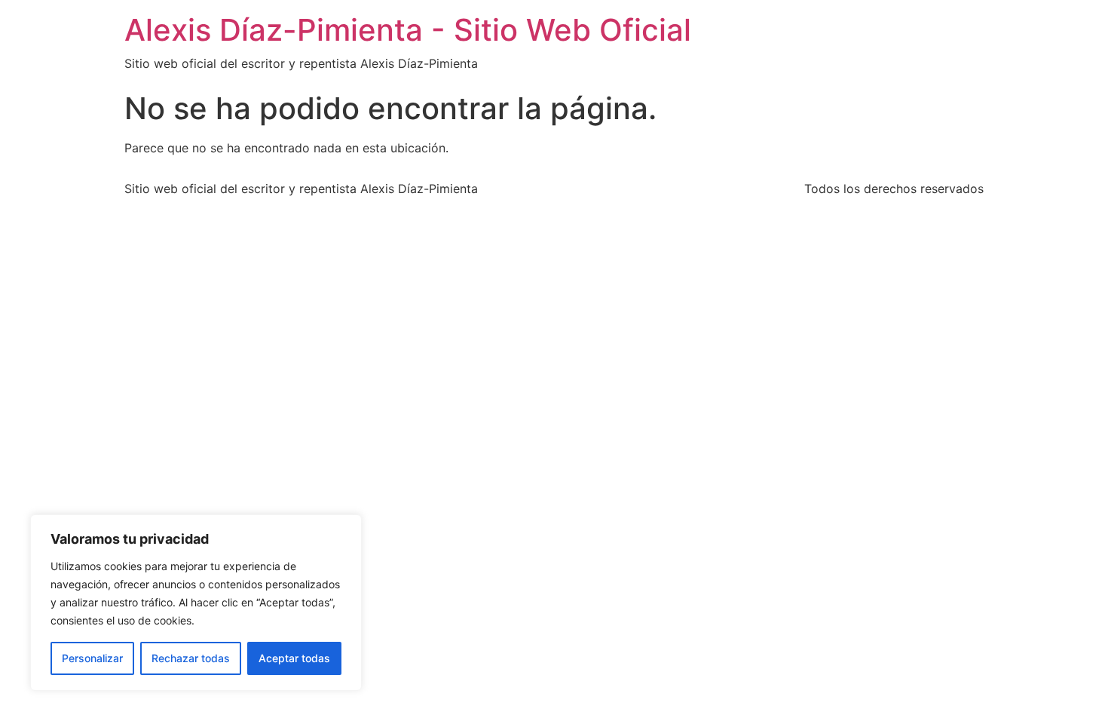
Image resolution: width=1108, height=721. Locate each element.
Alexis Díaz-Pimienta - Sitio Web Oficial (407, 29)
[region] (196, 602)
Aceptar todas (294, 658)
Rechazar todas (191, 658)
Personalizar (92, 658)
